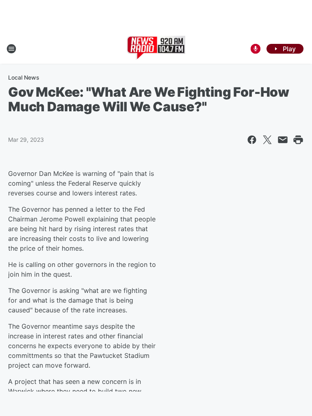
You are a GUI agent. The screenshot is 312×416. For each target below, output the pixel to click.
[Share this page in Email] (282, 139)
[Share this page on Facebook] (252, 139)
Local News (23, 77)
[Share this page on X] (267, 139)
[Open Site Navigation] (11, 49)
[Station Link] (156, 49)
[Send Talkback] (255, 49)
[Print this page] (298, 139)
